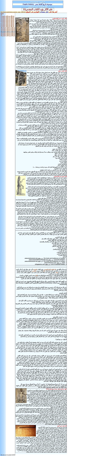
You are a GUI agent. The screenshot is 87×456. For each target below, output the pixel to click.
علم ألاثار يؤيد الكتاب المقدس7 (7, 22)
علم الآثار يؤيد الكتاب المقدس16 (8, 35)
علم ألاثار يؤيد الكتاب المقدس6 (7, 25)
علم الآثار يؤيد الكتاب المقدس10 (8, 27)
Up (1, 14)
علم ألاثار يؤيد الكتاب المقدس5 (7, 21)
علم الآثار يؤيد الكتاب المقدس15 (8, 34)
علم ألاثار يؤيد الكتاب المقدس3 (7, 18)
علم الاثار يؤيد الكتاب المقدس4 (7, 20)
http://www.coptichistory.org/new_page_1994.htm (13, 12)
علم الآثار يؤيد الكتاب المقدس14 (8, 33)
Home (2, 13)
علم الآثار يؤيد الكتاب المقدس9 (7, 26)
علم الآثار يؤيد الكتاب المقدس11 (8, 29)
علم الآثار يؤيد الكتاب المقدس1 (7, 16)
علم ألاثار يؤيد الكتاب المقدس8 (7, 24)
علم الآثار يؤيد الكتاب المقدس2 (7, 17)
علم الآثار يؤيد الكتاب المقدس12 (8, 30)
